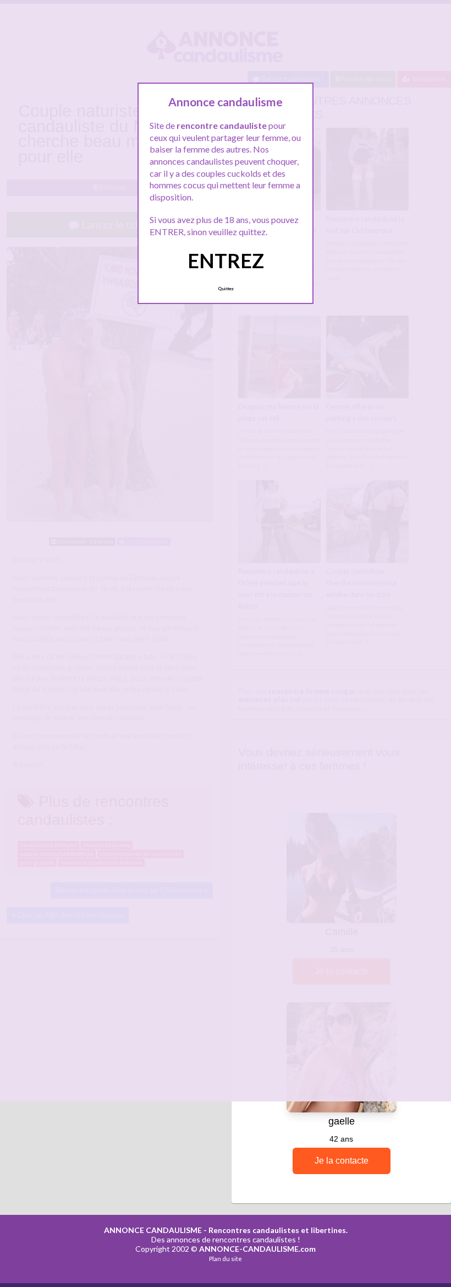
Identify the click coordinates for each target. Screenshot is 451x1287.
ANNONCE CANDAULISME (153, 1230)
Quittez (226, 288)
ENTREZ (226, 260)
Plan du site (225, 1258)
